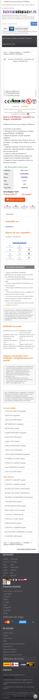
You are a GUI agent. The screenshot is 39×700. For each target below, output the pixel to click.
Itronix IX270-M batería (13, 437)
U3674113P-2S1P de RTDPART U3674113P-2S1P (19, 368)
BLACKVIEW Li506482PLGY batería (18, 532)
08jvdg (5, 613)
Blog (14, 44)
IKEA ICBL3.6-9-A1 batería (15, 510)
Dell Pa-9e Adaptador (12, 415)
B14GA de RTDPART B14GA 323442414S (17, 370)
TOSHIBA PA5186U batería (15, 459)
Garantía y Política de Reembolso (14, 644)
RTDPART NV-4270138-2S (11, 331)
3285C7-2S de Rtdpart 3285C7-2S (15, 383)
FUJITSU (6, 562)
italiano (27, 697)
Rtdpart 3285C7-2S (9, 344)
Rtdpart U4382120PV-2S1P (11, 346)
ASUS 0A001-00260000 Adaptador (17, 454)
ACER (5, 567)
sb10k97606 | (25, 31)
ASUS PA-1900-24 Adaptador (15, 411)
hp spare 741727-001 (22, 33)
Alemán (12, 697)
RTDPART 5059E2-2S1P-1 (27, 334)
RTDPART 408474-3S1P (10, 334)
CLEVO (5, 573)
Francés (17, 697)
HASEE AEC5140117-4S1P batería (17, 489)
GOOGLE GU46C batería (14, 519)
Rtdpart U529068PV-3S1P (27, 346)
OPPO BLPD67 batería (13, 523)
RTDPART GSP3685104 (21, 310)
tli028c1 (5, 599)
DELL (5, 565)
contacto (8, 305)
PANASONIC (14, 567)
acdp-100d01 (7, 594)
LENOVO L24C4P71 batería (15, 480)
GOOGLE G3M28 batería (14, 514)
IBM (11, 573)
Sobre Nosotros (7, 44)
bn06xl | (20, 31)
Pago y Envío (7, 638)
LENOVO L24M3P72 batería (15, 484)
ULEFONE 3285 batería (13, 536)
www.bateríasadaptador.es (22, 692)
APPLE (5, 559)
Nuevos (9, 38)
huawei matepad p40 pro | (11, 31)
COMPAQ (13, 570)
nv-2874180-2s (17, 591)
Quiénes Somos (17, 5)
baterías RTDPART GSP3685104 (13, 54)
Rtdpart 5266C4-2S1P (26, 344)
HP (4, 575)
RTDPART (27, 52)
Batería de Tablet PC (9, 652)
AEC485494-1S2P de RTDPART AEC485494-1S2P (19, 366)
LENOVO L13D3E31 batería (15, 463)
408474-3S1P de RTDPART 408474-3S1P (17, 373)
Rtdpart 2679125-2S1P (26, 348)
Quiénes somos (8, 633)
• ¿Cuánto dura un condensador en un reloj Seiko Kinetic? (18, 687)
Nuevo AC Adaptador (9, 649)
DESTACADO (29, 38)
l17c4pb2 (6, 602)
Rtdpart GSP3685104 (9, 348)
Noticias (5, 635)
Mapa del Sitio (7, 646)
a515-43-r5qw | (13, 33)
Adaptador (21, 38)
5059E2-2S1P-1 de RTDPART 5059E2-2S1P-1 (18, 371)
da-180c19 (6, 597)
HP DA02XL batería (12, 428)
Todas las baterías (15, 52)
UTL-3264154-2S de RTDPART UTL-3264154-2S (19, 379)
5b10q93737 (7, 607)
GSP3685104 (9, 227)
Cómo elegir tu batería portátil (26, 549)
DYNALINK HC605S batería (15, 506)
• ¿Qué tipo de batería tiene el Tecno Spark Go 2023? (18, 683)
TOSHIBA (13, 562)
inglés (22, 697)
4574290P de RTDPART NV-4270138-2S (17, 378)
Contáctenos (11, 8)
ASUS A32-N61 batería (13, 471)
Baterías (14, 38)
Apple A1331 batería (12, 441)
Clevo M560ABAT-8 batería (15, 467)
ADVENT (13, 575)
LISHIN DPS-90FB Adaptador (15, 433)
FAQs (5, 641)
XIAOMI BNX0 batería (13, 501)
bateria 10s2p (7, 591)
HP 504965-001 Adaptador (14, 424)
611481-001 (7, 610)
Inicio (4, 38)
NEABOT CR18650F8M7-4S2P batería (19, 497)
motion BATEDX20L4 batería (15, 446)
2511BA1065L (24, 174)
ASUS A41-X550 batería (13, 450)
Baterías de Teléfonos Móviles (12, 655)
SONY (12, 565)
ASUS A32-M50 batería (13, 420)
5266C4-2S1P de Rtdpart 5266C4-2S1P (16, 381)
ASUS (5, 570)
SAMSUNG (13, 559)
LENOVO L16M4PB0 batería (15, 527)
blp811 (5, 605)
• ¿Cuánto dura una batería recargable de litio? (17, 680)
